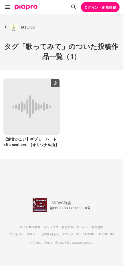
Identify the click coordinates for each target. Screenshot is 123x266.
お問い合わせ (51, 234)
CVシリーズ (71, 234)
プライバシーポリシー (24, 234)
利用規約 (97, 227)
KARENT (89, 234)
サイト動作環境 (30, 227)
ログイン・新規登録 (100, 7)
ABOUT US (106, 234)
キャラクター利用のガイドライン (66, 227)
